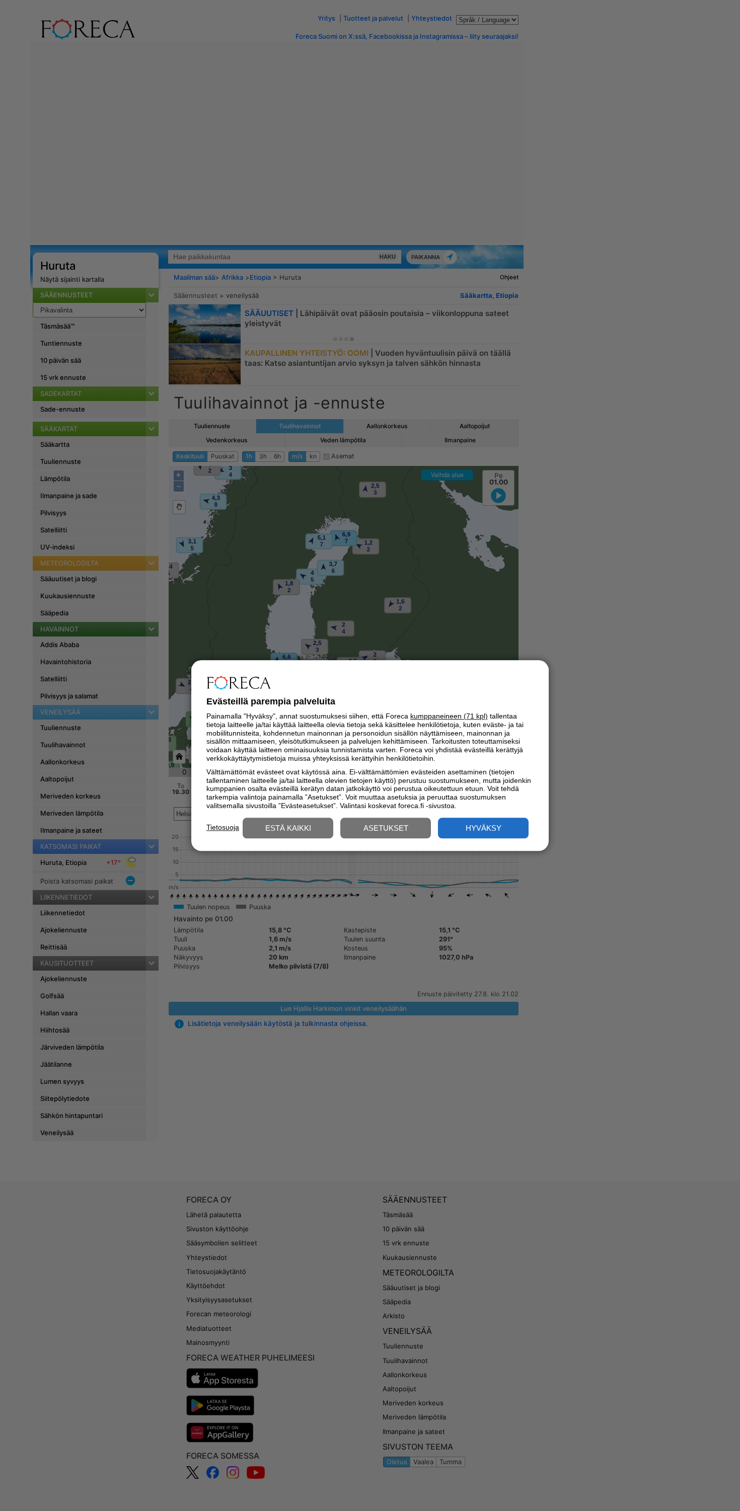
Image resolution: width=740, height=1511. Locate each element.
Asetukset (385, 828)
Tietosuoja (222, 827)
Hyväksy (483, 828)
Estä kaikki (288, 828)
